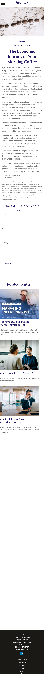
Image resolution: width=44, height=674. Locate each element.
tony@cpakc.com (22, 649)
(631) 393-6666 (24, 637)
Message (5, 242)
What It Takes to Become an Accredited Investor (15, 420)
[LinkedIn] (21, 653)
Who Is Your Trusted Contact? (16, 373)
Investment (22, 665)
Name (4, 214)
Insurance (22, 671)
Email (4, 228)
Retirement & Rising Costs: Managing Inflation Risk (14, 323)
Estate (22, 668)
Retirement (22, 663)
